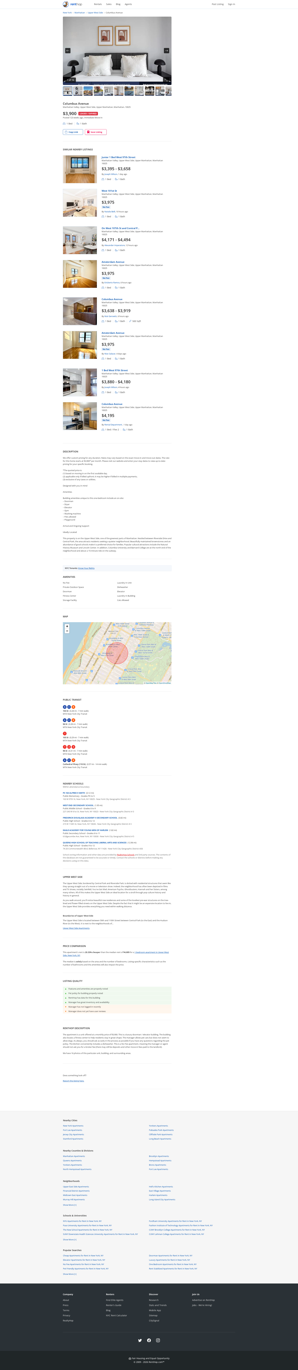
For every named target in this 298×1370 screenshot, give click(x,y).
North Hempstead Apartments (77, 1169)
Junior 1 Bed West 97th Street (118, 157)
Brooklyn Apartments (159, 1156)
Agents (128, 4)
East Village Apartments (160, 1190)
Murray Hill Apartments (74, 1199)
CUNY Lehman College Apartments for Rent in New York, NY (176, 1234)
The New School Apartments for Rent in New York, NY (87, 1229)
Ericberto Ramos (112, 282)
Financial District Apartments (76, 1190)
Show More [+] (69, 1205)
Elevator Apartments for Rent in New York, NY (84, 1259)
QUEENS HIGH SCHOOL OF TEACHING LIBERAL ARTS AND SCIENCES (94, 842)
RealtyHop (68, 1320)
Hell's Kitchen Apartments (161, 1186)
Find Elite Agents (114, 1300)
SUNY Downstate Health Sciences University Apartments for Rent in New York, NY (100, 1234)
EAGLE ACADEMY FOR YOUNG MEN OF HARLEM (85, 830)
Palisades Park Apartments (161, 1130)
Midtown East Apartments (75, 1195)
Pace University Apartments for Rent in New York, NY (87, 1225)
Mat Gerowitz (110, 316)
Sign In (231, 4)
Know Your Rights (86, 568)
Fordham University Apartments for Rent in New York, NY (175, 1221)
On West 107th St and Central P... (120, 228)
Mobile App (155, 1310)
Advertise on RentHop (203, 1300)
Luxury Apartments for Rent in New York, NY (169, 1259)
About (66, 1300)
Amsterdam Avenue (113, 261)
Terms (66, 1310)
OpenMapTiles (151, 683)
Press (65, 1305)
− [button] (67, 631)
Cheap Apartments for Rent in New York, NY (83, 1255)
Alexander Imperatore (114, 245)
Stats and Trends (158, 1305)
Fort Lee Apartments (72, 1130)
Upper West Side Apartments (76, 928)
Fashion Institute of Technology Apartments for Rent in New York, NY (181, 1225)
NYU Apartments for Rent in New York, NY (82, 1221)
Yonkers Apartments (158, 1125)
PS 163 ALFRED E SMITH (74, 792)
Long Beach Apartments (160, 1138)
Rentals (98, 4)
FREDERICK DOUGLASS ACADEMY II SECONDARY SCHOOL (90, 817)
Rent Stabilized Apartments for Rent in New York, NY (173, 1268)
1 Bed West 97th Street (115, 370)
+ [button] (67, 626)
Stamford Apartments (73, 1138)
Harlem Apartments (158, 1195)
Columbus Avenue (112, 299)
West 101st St (109, 190)
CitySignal (154, 1320)
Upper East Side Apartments (76, 1186)
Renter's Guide (113, 1305)
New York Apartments (73, 1125)
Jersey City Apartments (73, 1134)
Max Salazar (109, 353)
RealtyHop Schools (125, 854)
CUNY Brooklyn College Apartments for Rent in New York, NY (177, 1229)
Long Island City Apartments (162, 1199)
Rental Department (113, 424)
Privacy (66, 1315)
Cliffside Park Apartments (160, 1134)
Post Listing (218, 4)
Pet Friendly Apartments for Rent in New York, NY (85, 1268)
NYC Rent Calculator (116, 1315)
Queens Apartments (72, 1160)
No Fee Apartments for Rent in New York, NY (83, 1264)
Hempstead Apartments (160, 1160)
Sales (109, 4)
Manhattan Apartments (74, 1156)
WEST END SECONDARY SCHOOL (78, 805)
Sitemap (153, 1315)
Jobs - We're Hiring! (202, 1305)
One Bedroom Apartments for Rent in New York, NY (172, 1264)
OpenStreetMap (165, 683)
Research (154, 1300)
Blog (118, 4)
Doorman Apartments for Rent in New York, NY (170, 1255)
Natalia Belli (109, 211)
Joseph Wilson (110, 174)
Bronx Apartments (157, 1164)
